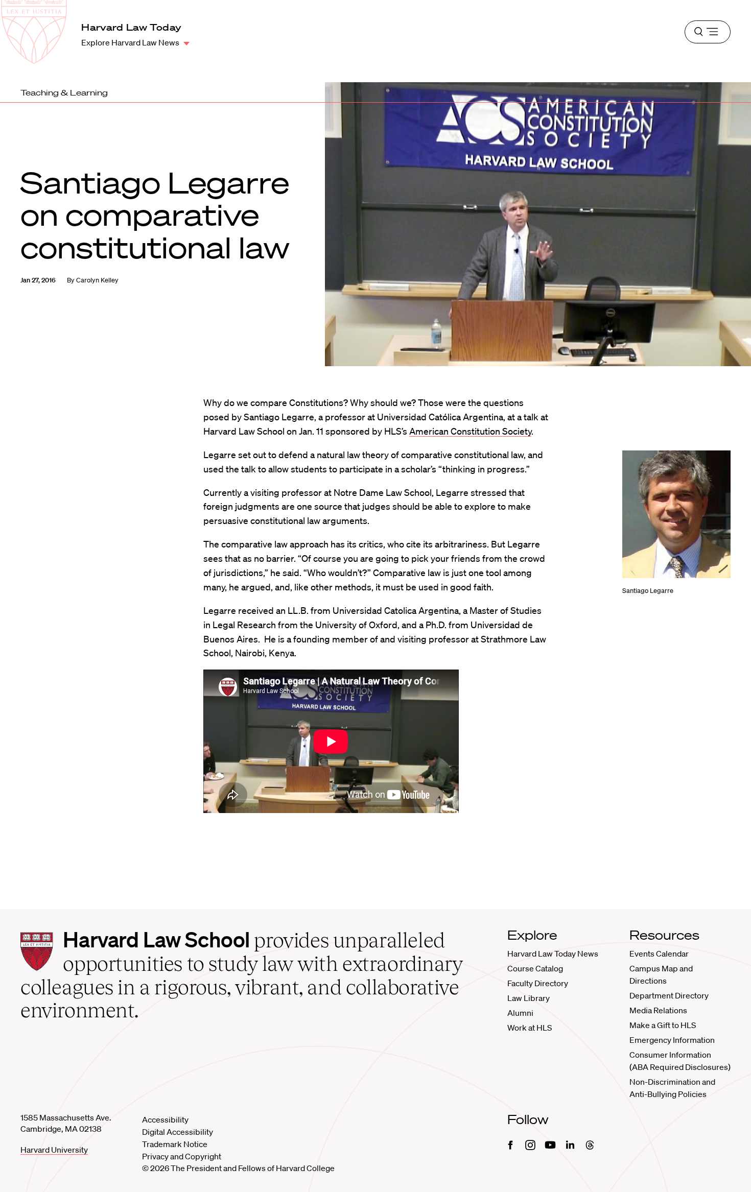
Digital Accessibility (177, 1132)
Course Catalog (535, 968)
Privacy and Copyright (181, 1156)
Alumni (520, 1013)
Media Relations (658, 1010)
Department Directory (669, 995)
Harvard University (54, 1150)
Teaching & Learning (64, 92)
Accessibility (165, 1119)
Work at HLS (529, 1027)
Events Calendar (659, 953)
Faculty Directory (537, 983)
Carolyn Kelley (97, 280)
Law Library (528, 998)
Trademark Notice (174, 1144)
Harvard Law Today (131, 27)
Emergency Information (672, 1040)
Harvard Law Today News (552, 953)
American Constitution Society (470, 431)
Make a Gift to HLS (662, 1025)
